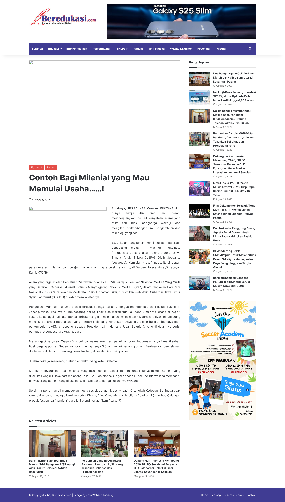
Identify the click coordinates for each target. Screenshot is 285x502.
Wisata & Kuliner (181, 48)
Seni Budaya (156, 48)
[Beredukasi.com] (63, 17)
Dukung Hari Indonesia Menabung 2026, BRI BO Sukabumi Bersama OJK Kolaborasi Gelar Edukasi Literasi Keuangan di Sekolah (232, 164)
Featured (36, 167)
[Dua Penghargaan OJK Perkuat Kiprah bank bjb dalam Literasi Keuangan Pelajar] (199, 79)
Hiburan (222, 48)
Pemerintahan (102, 48)
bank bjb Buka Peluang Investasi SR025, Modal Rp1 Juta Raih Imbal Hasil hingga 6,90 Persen (234, 96)
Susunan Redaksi (234, 495)
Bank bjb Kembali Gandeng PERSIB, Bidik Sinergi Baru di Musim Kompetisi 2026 (232, 281)
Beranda (37, 48)
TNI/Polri (122, 48)
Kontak (251, 495)
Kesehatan (204, 48)
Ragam (138, 48)
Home (204, 495)
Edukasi (53, 48)
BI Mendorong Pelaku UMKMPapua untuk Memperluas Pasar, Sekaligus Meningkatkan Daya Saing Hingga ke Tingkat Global (234, 259)
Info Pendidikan (76, 48)
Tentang (216, 495)
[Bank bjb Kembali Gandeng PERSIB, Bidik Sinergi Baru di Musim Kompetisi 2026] (199, 283)
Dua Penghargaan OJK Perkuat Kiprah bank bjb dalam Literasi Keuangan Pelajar (233, 77)
